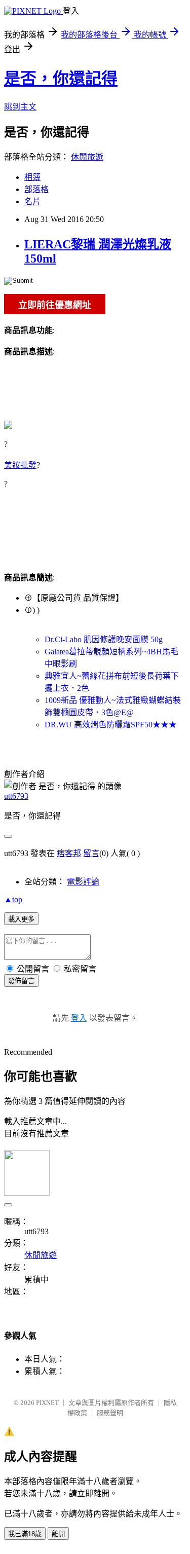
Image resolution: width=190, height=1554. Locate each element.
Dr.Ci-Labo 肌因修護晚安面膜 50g (104, 639)
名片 (32, 201)
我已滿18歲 (25, 1534)
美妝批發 (20, 465)
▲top (13, 899)
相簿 (32, 177)
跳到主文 (20, 106)
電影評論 (83, 881)
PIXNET (47, 1403)
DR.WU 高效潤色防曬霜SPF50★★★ (111, 724)
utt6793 (16, 796)
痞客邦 (69, 853)
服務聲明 (110, 1413)
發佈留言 (21, 981)
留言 (91, 853)
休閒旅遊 (87, 157)
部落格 (36, 189)
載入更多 (21, 919)
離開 (58, 1534)
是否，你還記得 (61, 78)
